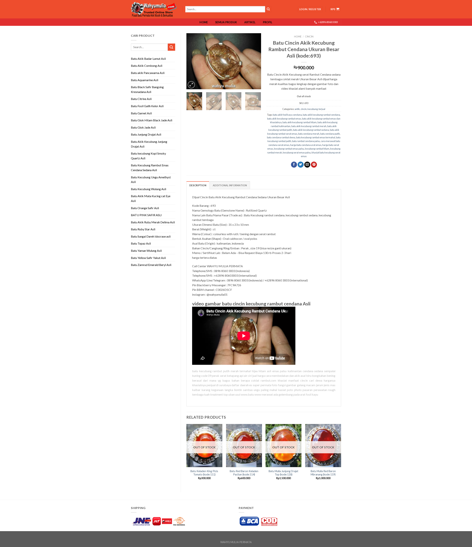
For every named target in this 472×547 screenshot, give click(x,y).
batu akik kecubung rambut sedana (311, 129)
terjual (322, 109)
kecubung (313, 109)
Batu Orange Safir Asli (145, 208)
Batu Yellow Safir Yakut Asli (148, 257)
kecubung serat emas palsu (297, 152)
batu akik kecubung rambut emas (284, 118)
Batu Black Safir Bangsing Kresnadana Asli (147, 89)
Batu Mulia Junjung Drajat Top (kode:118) (283, 473)
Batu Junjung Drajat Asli (146, 134)
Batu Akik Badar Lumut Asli (148, 58)
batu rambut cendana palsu (306, 141)
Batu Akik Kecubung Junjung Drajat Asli (149, 144)
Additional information (230, 185)
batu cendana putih (330, 133)
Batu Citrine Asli (141, 99)
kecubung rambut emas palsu (289, 148)
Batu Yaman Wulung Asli (146, 250)
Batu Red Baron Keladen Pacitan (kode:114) (244, 473)
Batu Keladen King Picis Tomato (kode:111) (204, 473)
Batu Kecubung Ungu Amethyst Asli (151, 179)
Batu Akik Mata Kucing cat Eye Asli (150, 198)
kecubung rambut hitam (317, 148)
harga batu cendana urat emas (305, 144)
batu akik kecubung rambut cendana (321, 114)
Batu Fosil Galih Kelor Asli (147, 106)
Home (203, 22)
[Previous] (192, 61)
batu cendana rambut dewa (281, 137)
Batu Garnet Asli (141, 113)
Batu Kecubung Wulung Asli (148, 189)
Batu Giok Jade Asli (143, 127)
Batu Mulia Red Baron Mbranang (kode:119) (323, 473)
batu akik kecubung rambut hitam (299, 122)
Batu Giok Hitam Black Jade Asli (151, 120)
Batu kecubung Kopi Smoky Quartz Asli (148, 156)
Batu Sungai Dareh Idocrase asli (151, 236)
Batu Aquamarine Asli (144, 80)
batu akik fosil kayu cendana (287, 114)
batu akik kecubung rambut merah (308, 126)
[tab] (197, 185)
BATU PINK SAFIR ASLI (146, 215)
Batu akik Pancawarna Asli (147, 73)
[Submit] (171, 47)
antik (297, 109)
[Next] (254, 61)
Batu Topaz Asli (141, 243)
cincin (309, 36)
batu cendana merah (308, 133)
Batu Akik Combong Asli (146, 65)
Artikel (250, 22)
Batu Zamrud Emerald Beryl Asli (151, 264)
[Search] (268, 9)
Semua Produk (226, 22)
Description (197, 185)
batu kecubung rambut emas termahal (315, 137)
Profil (268, 22)
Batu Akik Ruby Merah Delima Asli (153, 222)
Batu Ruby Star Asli (143, 229)
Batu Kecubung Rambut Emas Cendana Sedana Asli (150, 167)
